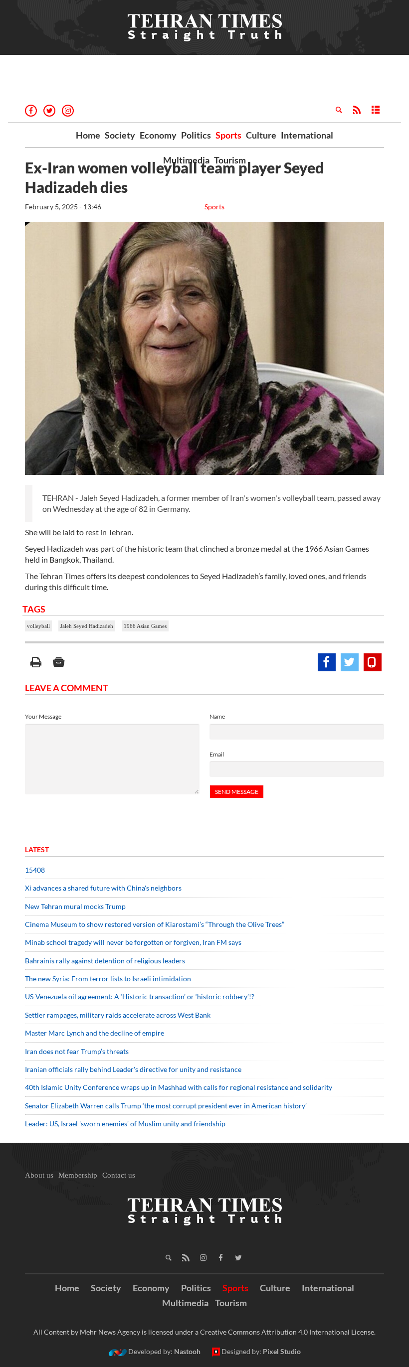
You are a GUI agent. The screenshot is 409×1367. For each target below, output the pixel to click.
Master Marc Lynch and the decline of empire (94, 1033)
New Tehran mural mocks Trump (75, 906)
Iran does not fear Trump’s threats (77, 1051)
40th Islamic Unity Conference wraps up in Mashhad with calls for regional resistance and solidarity (178, 1087)
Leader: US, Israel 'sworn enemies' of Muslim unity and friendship (125, 1123)
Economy (158, 135)
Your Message (43, 716)
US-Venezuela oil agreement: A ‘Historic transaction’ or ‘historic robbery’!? (139, 996)
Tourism (230, 159)
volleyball (38, 626)
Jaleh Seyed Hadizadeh (86, 626)
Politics (196, 135)
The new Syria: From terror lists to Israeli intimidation (108, 978)
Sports (228, 135)
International (307, 135)
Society (120, 135)
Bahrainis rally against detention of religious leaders (105, 960)
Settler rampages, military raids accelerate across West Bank (117, 1015)
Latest (37, 849)
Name (217, 716)
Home (88, 135)
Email (216, 754)
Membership (77, 1175)
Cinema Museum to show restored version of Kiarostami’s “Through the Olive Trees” (154, 924)
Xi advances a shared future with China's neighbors (103, 888)
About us (39, 1175)
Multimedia (186, 159)
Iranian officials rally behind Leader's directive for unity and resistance (133, 1069)
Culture (261, 135)
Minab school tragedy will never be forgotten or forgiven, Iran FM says (133, 942)
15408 (35, 870)
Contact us (118, 1175)
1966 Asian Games (145, 626)
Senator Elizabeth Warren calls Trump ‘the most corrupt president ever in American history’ (166, 1105)
